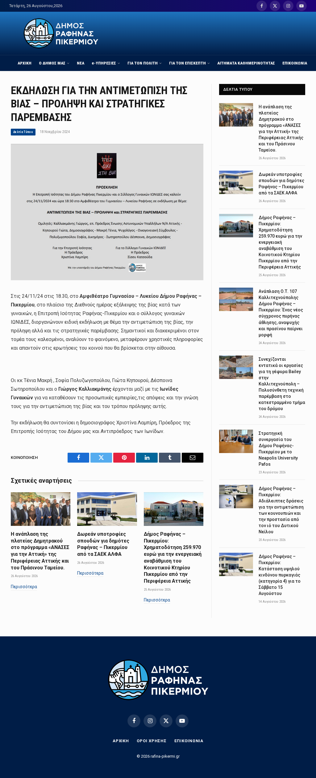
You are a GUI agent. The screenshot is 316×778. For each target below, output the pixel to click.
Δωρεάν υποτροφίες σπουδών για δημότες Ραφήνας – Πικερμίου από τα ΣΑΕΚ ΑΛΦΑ (103, 544)
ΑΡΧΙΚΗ (24, 62)
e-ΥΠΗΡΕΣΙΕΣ (104, 62)
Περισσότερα (24, 586)
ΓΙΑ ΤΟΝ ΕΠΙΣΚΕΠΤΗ (187, 62)
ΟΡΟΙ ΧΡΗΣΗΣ (152, 740)
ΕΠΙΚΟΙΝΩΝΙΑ (294, 62)
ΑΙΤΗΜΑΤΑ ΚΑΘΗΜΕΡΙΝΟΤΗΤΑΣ (246, 62)
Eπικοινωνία (188, 740)
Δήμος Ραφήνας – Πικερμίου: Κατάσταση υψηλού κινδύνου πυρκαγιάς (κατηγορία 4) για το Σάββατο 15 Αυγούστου (280, 575)
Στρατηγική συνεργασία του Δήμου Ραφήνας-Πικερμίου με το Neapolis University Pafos (278, 449)
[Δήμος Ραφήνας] (61, 33)
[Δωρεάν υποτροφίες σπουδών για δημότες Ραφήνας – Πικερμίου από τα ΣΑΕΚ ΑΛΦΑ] (107, 509)
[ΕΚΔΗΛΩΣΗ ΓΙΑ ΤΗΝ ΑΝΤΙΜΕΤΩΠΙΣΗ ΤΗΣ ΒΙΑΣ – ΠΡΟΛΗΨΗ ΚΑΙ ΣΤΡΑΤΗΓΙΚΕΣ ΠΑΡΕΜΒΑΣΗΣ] (107, 278)
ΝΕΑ (80, 62)
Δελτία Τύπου (23, 132)
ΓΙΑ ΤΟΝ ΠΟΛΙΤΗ (142, 62)
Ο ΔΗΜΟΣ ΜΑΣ (52, 62)
